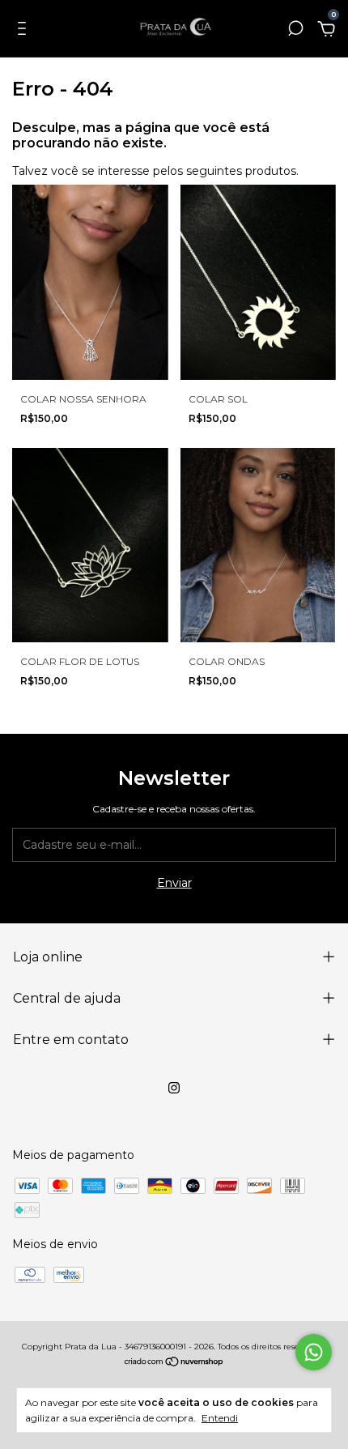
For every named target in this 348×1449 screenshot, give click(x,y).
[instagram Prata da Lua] (174, 1087)
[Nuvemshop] (174, 1363)
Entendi (220, 1418)
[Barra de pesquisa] (295, 30)
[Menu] (24, 30)
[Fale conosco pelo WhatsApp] (313, 1352)
